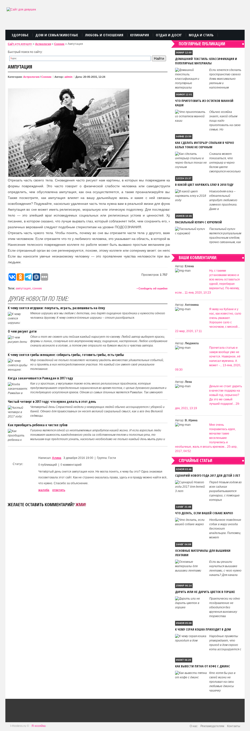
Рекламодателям (212, 726)
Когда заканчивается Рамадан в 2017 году (40, 378)
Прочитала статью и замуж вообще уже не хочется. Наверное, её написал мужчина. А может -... (224, 356)
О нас (194, 726)
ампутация (23, 288)
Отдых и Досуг (169, 34)
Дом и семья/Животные (56, 34)
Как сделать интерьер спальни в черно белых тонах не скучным (204, 144)
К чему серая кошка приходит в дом (203, 629)
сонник (37, 288)
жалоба (43, 490)
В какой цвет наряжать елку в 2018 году (204, 184)
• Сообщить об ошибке (152, 288)
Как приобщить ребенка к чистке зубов (37, 425)
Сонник (59, 43)
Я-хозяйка (38, 726)
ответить (58, 490)
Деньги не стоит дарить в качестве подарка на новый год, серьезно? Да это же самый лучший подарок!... (225, 395)
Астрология (21, 45)
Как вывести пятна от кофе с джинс (202, 666)
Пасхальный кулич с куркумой (198, 222)
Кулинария (139, 34)
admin (68, 76)
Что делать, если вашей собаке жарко (204, 513)
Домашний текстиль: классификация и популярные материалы (206, 61)
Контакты (233, 726)
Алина (56, 458)
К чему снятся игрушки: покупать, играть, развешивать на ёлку (56, 308)
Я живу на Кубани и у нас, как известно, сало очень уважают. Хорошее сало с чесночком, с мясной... (225, 317)
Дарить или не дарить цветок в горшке (205, 592)
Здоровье (20, 34)
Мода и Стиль (201, 34)
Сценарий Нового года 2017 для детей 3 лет (207, 475)
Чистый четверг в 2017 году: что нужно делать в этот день (52, 401)
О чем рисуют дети (22, 331)
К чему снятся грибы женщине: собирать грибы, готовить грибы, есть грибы (66, 354)
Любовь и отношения (104, 34)
